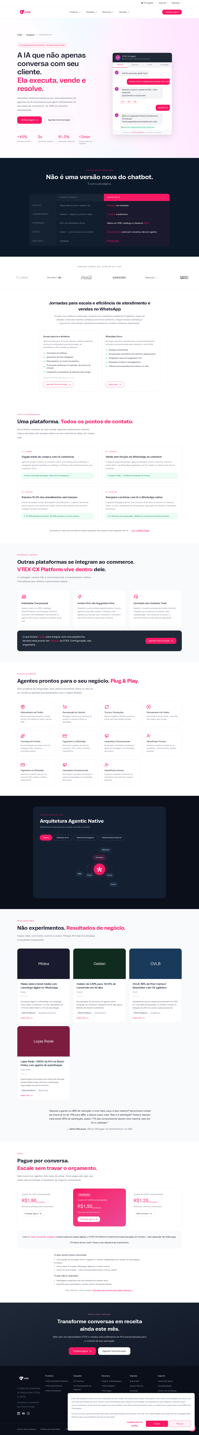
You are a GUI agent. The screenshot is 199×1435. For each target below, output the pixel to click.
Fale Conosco (142, 1213)
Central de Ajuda (165, 1381)
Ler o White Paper (140, 530)
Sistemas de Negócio (85, 838)
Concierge (164, 65)
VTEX (19, 35)
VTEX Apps (106, 1391)
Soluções (90, 12)
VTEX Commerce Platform (56, 1381)
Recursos (107, 12)
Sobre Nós (134, 1381)
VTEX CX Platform (53, 1391)
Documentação (165, 1386)
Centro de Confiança (167, 1391)
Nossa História (136, 1386)
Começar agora (31, 1213)
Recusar (179, 1424)
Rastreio (120, 65)
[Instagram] (28, 1413)
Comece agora (172, 12)
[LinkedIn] (18, 1413)
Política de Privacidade (50, 1429)
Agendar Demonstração (59, 120)
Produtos (74, 12)
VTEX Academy (108, 1386)
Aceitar (157, 1424)
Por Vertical (79, 1381)
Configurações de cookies (134, 1423)
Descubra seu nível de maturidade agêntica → (113, 1290)
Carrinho (134, 65)
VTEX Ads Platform (53, 1386)
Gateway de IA (63, 838)
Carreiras (134, 1391)
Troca (149, 65)
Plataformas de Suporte (112, 838)
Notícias (123, 12)
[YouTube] (23, 1413)
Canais (46, 838)
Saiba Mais (113, 384)
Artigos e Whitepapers (112, 1381)
